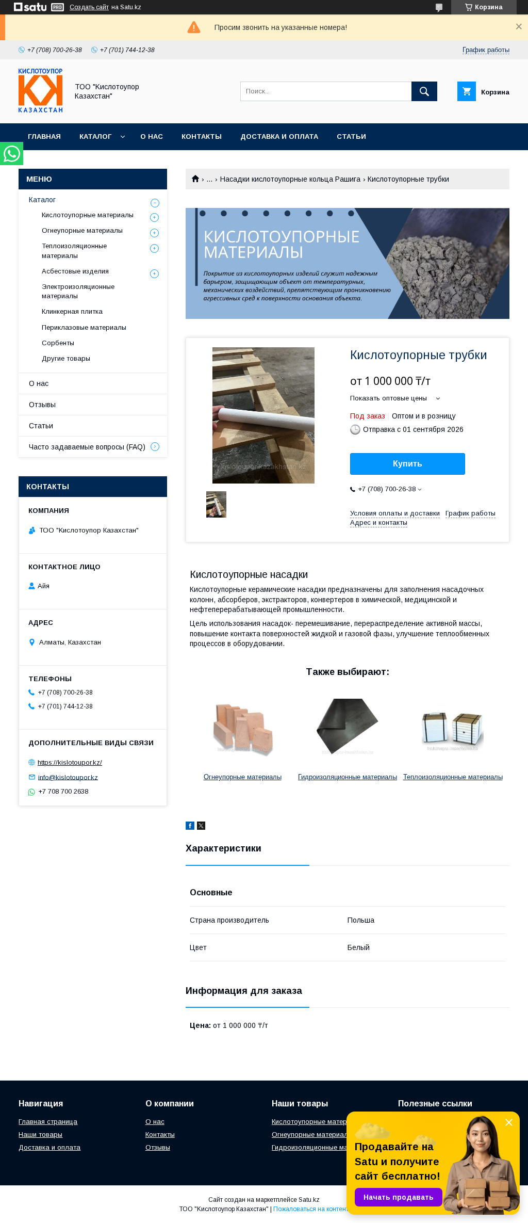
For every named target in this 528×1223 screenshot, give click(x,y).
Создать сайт (89, 7)
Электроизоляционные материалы (78, 291)
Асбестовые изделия (75, 271)
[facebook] (190, 827)
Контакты (202, 136)
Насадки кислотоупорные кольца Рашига (290, 179)
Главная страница (48, 1121)
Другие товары (66, 358)
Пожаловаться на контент (311, 1209)
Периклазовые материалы (84, 327)
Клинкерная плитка (72, 311)
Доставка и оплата (279, 136)
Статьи (351, 136)
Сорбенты (58, 343)
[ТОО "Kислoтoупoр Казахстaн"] (40, 110)
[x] (201, 827)
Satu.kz (309, 1199)
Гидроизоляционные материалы (347, 777)
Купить (407, 463)
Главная (44, 136)
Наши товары (40, 1134)
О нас (151, 136)
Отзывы (42, 404)
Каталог (95, 136)
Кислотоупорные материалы (88, 215)
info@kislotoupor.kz (68, 777)
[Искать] (424, 91)
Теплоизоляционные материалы (453, 777)
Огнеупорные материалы (243, 777)
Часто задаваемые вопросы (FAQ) (87, 447)
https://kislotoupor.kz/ (70, 762)
